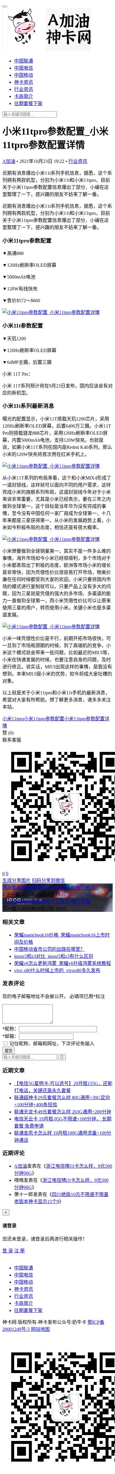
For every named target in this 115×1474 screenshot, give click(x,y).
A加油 (8, 161)
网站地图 (40, 1329)
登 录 (7, 1250)
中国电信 (23, 68)
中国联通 (23, 60)
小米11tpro (13, 718)
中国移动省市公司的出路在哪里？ (49, 949)
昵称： (10, 1028)
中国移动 (23, 75)
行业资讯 (23, 89)
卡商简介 (23, 96)
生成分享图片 (16, 880)
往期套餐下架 (28, 103)
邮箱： (10, 1036)
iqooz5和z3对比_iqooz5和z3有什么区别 (53, 956)
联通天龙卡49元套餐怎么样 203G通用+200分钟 (62, 1111)
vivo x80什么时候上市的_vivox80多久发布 (57, 970)
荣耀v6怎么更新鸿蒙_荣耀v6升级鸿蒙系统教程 (62, 963)
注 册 (19, 1250)
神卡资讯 (23, 82)
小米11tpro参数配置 (44, 718)
